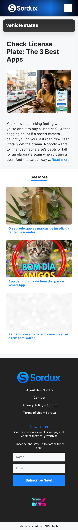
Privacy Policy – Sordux (39, 405)
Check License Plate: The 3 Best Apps (33, 51)
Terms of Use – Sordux (39, 413)
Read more (60, 160)
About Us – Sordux (39, 390)
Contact (39, 398)
